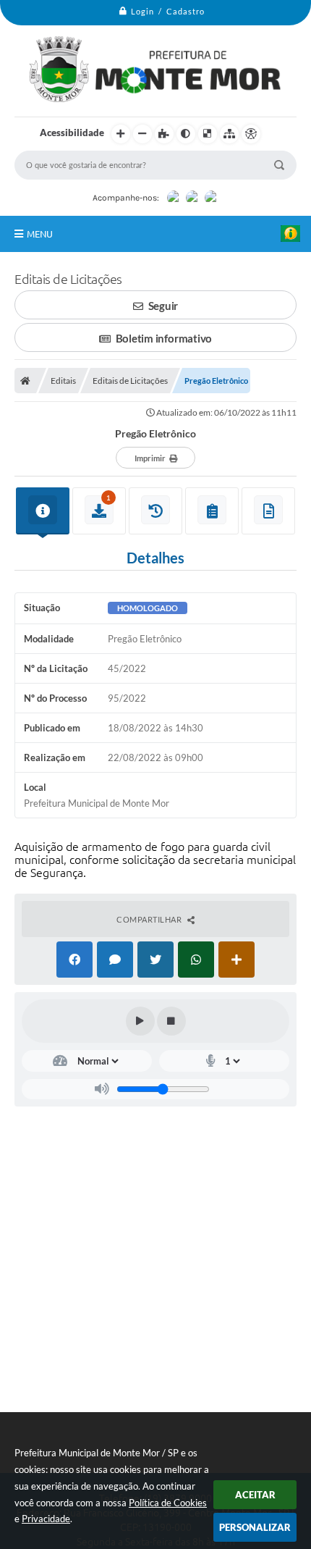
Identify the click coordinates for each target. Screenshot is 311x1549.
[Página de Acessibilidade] (251, 134)
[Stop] (171, 1021)
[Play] (140, 1021)
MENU (40, 234)
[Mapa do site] (229, 134)
